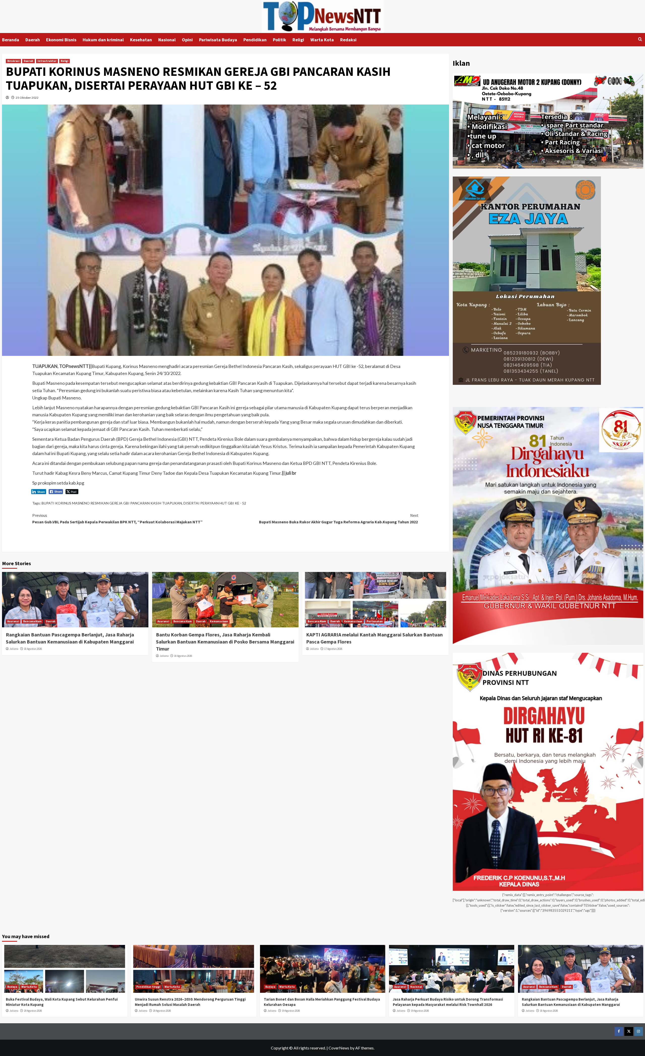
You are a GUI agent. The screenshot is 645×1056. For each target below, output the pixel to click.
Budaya (12, 987)
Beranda (10, 40)
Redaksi (348, 40)
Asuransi (13, 621)
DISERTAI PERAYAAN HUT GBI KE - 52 (214, 503)
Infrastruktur (47, 61)
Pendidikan (255, 40)
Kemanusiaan (219, 621)
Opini (187, 40)
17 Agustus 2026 (333, 649)
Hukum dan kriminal (103, 40)
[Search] (640, 39)
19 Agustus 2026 (291, 1010)
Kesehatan (141, 40)
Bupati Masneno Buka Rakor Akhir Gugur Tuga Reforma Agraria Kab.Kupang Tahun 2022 (338, 518)
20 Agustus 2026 (33, 1010)
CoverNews (339, 1047)
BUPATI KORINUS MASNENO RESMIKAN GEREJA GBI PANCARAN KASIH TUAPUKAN (112, 503)
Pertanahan (375, 621)
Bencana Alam (32, 621)
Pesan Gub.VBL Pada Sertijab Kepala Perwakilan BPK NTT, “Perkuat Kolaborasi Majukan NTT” (117, 518)
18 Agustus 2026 (33, 649)
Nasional (167, 40)
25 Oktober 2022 (27, 97)
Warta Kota (322, 40)
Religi (298, 40)
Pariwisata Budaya (218, 40)
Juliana (14, 649)
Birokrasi (13, 61)
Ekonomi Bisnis (61, 40)
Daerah (32, 40)
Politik (279, 40)
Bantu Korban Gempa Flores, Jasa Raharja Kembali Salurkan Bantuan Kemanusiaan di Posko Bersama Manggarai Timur (225, 641)
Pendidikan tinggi (148, 987)
